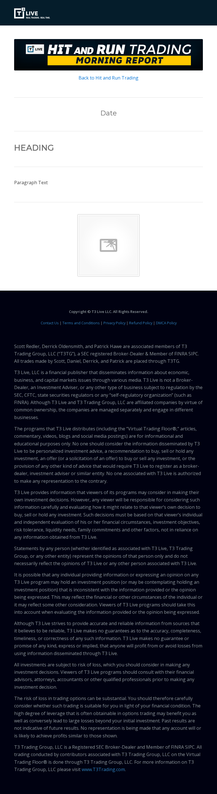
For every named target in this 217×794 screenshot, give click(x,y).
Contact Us (50, 322)
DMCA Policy (166, 322)
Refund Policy (140, 322)
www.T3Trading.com (103, 769)
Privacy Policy (114, 322)
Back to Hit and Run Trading (108, 78)
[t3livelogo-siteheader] (32, 13)
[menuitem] (195, 12)
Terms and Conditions (81, 322)
